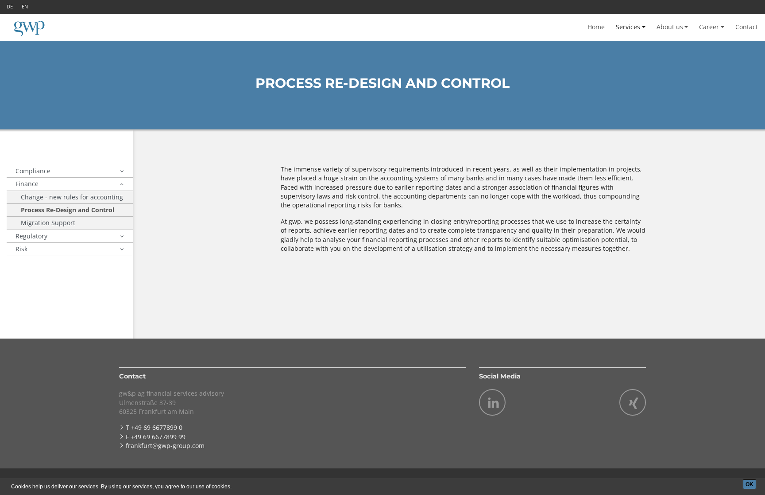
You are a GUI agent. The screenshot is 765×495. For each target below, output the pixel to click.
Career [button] (709, 27)
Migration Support (48, 222)
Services (628, 27)
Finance (27, 183)
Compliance (32, 171)
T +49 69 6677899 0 (154, 427)
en (25, 6)
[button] (122, 171)
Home (596, 27)
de (10, 6)
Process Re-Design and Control (67, 210)
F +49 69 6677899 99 (155, 437)
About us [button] (670, 27)
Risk (21, 249)
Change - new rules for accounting (72, 197)
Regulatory (31, 236)
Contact (746, 27)
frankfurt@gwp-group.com (165, 445)
